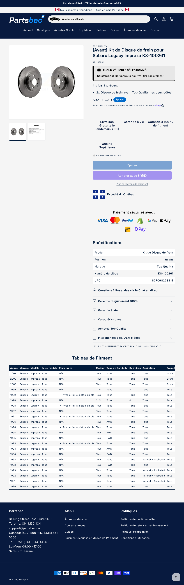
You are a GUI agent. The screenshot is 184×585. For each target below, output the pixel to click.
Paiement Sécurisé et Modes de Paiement (91, 537)
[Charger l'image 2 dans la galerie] (36, 131)
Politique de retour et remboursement (144, 525)
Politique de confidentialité (138, 519)
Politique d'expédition (134, 531)
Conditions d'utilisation (135, 537)
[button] (156, 19)
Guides (69, 531)
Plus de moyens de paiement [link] (132, 184)
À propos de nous (76, 519)
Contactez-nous (75, 525)
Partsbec (23, 579)
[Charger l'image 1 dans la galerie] (17, 131)
